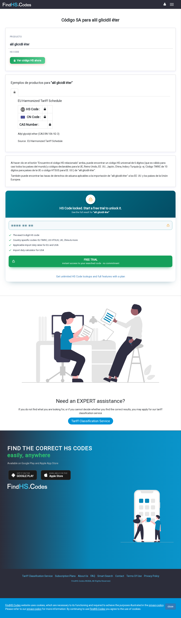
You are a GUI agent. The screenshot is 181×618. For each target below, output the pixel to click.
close (170, 606)
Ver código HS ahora (29, 60)
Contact (119, 576)
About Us (83, 576)
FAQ (92, 576)
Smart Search (105, 576)
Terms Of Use (134, 576)
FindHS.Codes (13, 605)
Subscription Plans (65, 576)
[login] (165, 4)
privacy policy (156, 605)
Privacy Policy (151, 576)
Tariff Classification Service (90, 421)
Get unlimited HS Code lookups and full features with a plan (90, 276)
